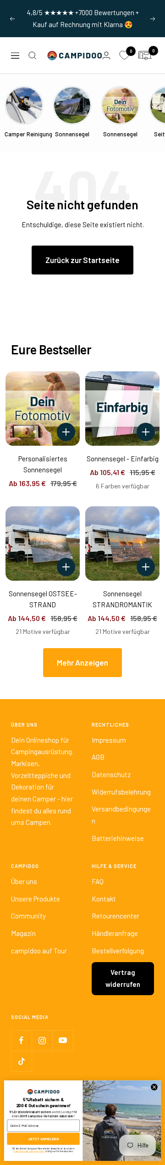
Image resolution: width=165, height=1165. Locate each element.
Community (28, 916)
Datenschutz (111, 774)
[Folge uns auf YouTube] (62, 1040)
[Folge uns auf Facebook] (21, 1040)
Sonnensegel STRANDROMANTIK (122, 599)
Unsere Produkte (35, 899)
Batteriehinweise (118, 838)
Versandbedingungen (121, 815)
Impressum (109, 740)
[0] (124, 55)
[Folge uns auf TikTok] (21, 1061)
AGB (98, 757)
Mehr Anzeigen (82, 662)
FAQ (98, 881)
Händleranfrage (115, 933)
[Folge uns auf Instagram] (42, 1040)
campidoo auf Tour (39, 951)
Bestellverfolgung (118, 951)
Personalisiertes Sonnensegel (42, 464)
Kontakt (104, 899)
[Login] (106, 55)
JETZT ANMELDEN (43, 1139)
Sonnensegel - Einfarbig (123, 458)
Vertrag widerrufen (122, 978)
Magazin (23, 933)
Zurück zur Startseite (82, 259)
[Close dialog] (154, 1087)
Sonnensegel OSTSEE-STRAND (43, 599)
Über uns (24, 881)
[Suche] (32, 55)
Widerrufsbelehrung (121, 792)
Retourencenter (115, 916)
